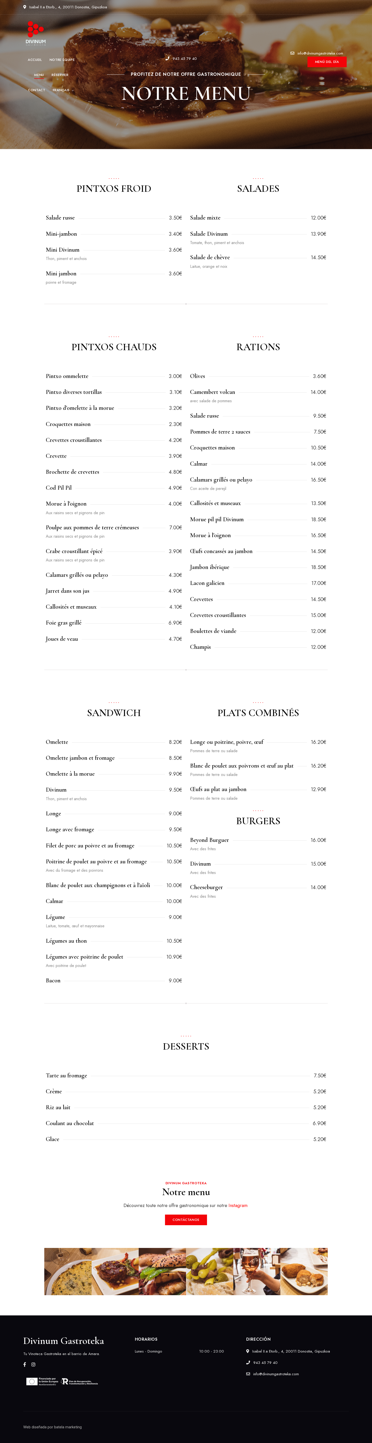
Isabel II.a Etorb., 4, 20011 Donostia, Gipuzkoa (67, 7)
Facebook (24, 1364)
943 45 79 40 (184, 58)
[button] (327, 62)
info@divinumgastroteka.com (319, 53)
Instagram (33, 1364)
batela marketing (68, 1427)
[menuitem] (63, 90)
